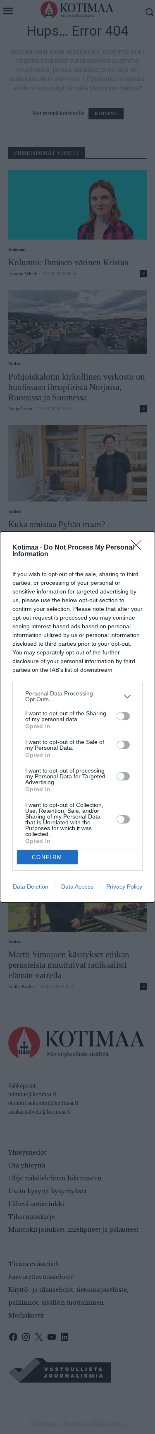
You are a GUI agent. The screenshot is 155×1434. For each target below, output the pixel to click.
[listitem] (77, 696)
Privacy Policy (124, 886)
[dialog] (77, 717)
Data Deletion (30, 886)
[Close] (139, 548)
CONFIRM (47, 857)
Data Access (77, 886)
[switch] (123, 716)
